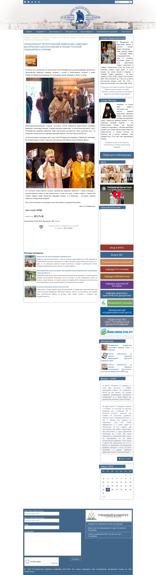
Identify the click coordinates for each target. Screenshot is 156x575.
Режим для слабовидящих (117, 155)
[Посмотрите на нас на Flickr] (28, 2)
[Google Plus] (42, 216)
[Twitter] (37, 216)
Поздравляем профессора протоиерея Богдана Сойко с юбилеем (120, 347)
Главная (27, 37)
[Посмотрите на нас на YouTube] (25, 2)
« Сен (103, 497)
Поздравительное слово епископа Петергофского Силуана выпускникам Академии (117, 145)
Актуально (36, 37)
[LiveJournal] (40, 216)
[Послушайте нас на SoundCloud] (32, 2)
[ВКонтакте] (35, 216)
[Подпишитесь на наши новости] (35, 2)
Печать (57, 221)
